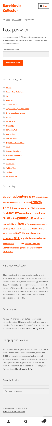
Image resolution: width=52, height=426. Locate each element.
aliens (32, 196)
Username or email (15, 49)
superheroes (39, 238)
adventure (20, 196)
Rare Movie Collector (12, 8)
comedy (36, 202)
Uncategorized (11, 176)
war (31, 247)
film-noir (22, 213)
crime (7, 208)
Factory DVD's (11, 104)
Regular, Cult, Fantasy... (15, 142)
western (38, 247)
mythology (30, 233)
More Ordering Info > (35, 328)
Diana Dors (10, 100)
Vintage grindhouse (21, 247)
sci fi (17, 238)
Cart (40, 419)
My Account (16, 20)
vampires (7, 247)
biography (6, 202)
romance (8, 238)
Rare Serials (10, 134)
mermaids (28, 229)
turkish (28, 243)
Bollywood (14, 202)
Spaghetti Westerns (13, 151)
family (6, 213)
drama (29, 207)
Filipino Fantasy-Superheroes (17, 109)
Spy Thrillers (27, 238)
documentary (18, 208)
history (14, 224)
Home (8, 20)
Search (26, 421)
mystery (20, 233)
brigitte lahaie (25, 202)
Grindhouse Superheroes (15, 113)
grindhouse (25, 218)
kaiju (8, 229)
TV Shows (9, 172)
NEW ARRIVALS (11, 130)
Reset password (13, 62)
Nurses (38, 233)
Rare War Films (11, 138)
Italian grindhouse (34, 224)
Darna (8, 96)
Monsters (37, 228)
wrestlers (8, 251)
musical (12, 233)
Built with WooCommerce (14, 411)
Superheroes (11, 159)
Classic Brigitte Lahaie (14, 92)
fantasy (14, 213)
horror (23, 223)
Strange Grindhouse (13, 155)
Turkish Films (11, 168)
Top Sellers (10, 164)
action (8, 196)
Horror (8, 117)
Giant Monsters (10, 218)
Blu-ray (8, 87)
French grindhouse (36, 212)
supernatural (8, 243)
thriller (19, 243)
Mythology (10, 125)
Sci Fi (8, 147)
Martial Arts (10, 121)
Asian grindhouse (42, 197)
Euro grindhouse (40, 208)
